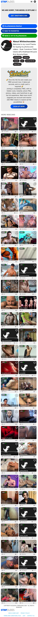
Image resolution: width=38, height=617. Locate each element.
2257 (24, 615)
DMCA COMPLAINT (13, 613)
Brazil (23, 261)
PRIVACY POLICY (25, 613)
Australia (24, 521)
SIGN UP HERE (19, 106)
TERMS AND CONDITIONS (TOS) (12, 615)
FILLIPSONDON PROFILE (13, 26)
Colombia (5, 131)
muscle (16, 61)
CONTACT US (30, 615)
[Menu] (31, 2)
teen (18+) (17, 64)
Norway (23, 278)
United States (25, 131)
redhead (26, 57)
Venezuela (24, 586)
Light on (35, 1)
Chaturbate (17, 57)
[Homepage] (7, 2)
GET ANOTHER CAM (19, 16)
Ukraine (23, 294)
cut (22, 61)
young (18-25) (30, 61)
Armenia (23, 554)
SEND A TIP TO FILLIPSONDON (15, 36)
